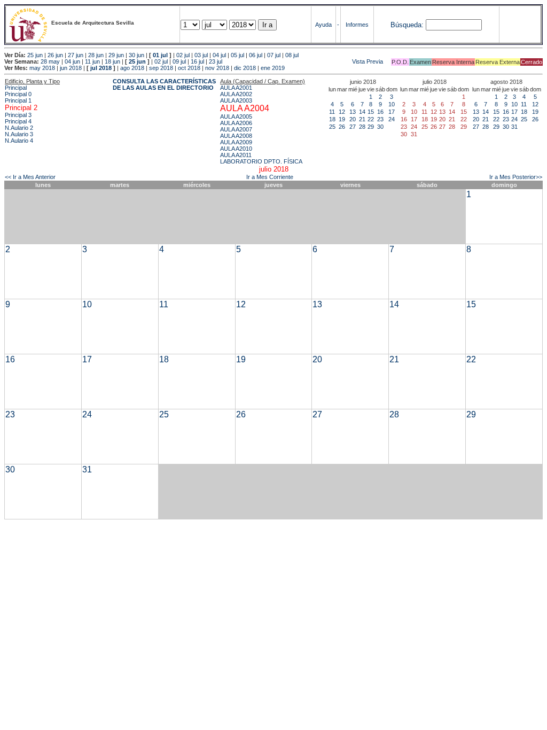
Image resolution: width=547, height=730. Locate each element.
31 (514, 126)
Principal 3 (18, 115)
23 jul (215, 61)
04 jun (72, 61)
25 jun (35, 55)
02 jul (183, 55)
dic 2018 (245, 68)
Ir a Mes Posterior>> (515, 177)
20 (352, 119)
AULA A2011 (236, 155)
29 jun (116, 55)
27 (352, 126)
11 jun (92, 61)
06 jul (255, 55)
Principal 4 (18, 121)
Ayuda (323, 24)
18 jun (112, 61)
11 (332, 111)
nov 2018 (217, 68)
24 (391, 119)
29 (371, 126)
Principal (16, 87)
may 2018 (42, 68)
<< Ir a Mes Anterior (30, 177)
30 (380, 126)
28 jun (96, 55)
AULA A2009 (236, 142)
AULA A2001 (236, 87)
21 (362, 119)
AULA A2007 (236, 129)
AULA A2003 (236, 100)
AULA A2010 (236, 148)
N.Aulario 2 (19, 128)
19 (342, 119)
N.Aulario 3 (19, 134)
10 (391, 104)
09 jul (179, 61)
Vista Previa (303, 61)
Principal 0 (18, 94)
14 (362, 111)
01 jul (160, 55)
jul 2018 (101, 68)
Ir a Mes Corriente (269, 177)
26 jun (55, 55)
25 (332, 126)
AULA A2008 (236, 136)
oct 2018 (189, 68)
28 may (50, 61)
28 (362, 126)
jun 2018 (71, 68)
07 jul (273, 55)
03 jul (201, 55)
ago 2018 (132, 68)
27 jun (75, 55)
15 (371, 111)
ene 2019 (273, 68)
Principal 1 (18, 100)
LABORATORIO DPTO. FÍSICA (261, 161)
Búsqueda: (407, 25)
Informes (357, 24)
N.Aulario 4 (19, 140)
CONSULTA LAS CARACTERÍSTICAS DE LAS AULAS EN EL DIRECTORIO (164, 84)
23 (380, 119)
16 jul (197, 61)
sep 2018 (161, 68)
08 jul (292, 55)
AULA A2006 (236, 123)
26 (342, 126)
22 (371, 119)
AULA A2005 (236, 116)
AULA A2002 (236, 94)
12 (342, 111)
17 (391, 111)
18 (332, 119)
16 (380, 111)
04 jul (219, 55)
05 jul (237, 55)
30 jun (136, 55)
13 (352, 111)
